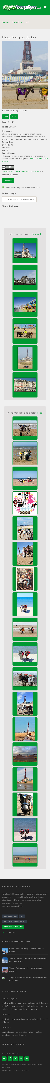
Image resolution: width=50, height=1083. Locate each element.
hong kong (15, 1019)
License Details (35, 158)
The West (6, 1027)
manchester (24, 1009)
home (5, 22)
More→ (34, 1009)
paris (18, 1032)
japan (23, 1019)
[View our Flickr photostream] (4, 1058)
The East (6, 1014)
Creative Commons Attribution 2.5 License (20, 171)
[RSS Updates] (26, 1058)
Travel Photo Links (10, 916)
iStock (40, 412)
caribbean (6, 1035)
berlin (4, 1032)
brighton (43, 1003)
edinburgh (30, 1006)
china (41, 1019)
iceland (11, 1032)
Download (8, 180)
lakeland (6, 1009)
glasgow (39, 1006)
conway (12, 1006)
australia (5, 1019)
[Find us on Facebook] (10, 1058)
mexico (38, 1032)
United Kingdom (9, 998)
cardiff (5, 1006)
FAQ (21, 916)
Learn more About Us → (12, 906)
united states (27, 1032)
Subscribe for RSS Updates (13, 927)
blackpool (23, 22)
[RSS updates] (21, 1058)
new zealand (32, 1019)
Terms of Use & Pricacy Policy (14, 921)
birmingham (16, 1003)
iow (46, 1006)
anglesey (6, 1003)
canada (15, 1035)
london (15, 1009)
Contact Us (11, 932)
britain (13, 22)
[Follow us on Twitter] (15, 1058)
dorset (35, 1003)
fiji (46, 1019)
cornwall (20, 1006)
